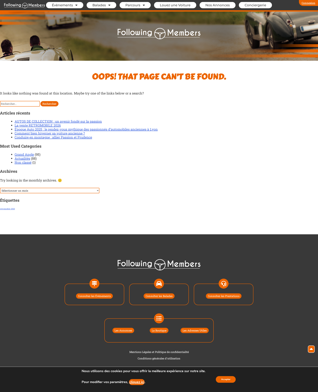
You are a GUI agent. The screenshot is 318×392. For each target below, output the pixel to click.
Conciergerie (255, 5)
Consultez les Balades (159, 296)
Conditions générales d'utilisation (159, 358)
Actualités (22, 158)
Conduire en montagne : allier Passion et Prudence (53, 137)
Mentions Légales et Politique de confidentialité (159, 352)
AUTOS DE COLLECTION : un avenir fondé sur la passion (58, 121)
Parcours (132, 5)
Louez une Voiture (175, 5)
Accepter (225, 379)
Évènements (62, 5)
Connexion (308, 3)
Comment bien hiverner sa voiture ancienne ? (50, 133)
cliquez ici (136, 382)
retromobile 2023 (7, 209)
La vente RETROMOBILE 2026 (38, 125)
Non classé (23, 162)
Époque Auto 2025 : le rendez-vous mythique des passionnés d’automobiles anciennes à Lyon (86, 129)
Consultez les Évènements (94, 296)
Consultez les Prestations (223, 296)
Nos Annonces (217, 5)
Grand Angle (24, 154)
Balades (99, 5)
